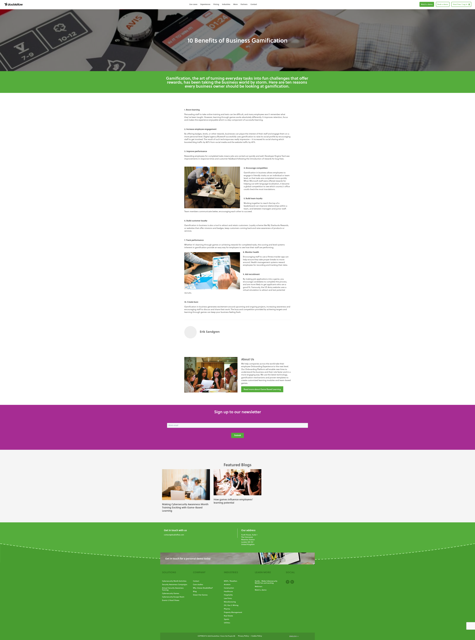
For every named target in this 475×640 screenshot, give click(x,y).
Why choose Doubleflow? (203, 588)
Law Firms (228, 598)
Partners (244, 4)
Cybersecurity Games (170, 593)
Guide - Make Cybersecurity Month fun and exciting (266, 582)
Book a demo (442, 4)
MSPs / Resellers (230, 581)
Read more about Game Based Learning (262, 389)
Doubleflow (14, 4)
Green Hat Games (200, 595)
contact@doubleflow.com (174, 534)
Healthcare (228, 591)
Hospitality (228, 595)
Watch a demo (427, 4)
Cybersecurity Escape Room (173, 597)
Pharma (227, 609)
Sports (226, 619)
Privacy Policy (243, 636)
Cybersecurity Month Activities (174, 581)
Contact (253, 4)
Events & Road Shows (170, 600)
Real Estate (228, 616)
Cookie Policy (256, 636)
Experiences (205, 4)
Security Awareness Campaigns (174, 584)
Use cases (193, 4)
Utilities (227, 622)
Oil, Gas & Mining (231, 605)
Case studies (198, 584)
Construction (229, 588)
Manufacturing (230, 602)
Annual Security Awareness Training (173, 589)
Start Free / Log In (460, 4)
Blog (195, 591)
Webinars (258, 586)
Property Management (233, 612)
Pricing (216, 4)
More (235, 4)
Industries (226, 4)
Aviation (227, 584)
